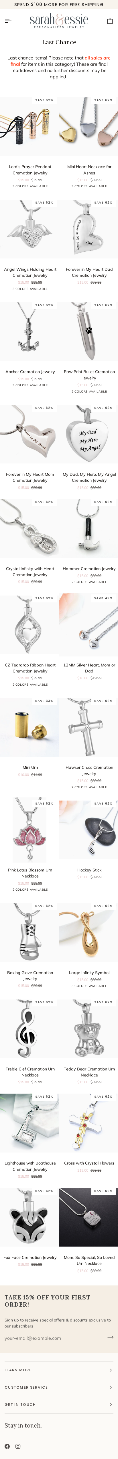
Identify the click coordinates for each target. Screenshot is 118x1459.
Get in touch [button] (20, 1404)
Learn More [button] (18, 1370)
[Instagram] (18, 1446)
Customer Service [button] (26, 1387)
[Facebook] (7, 1446)
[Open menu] (13, 21)
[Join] (108, 1337)
